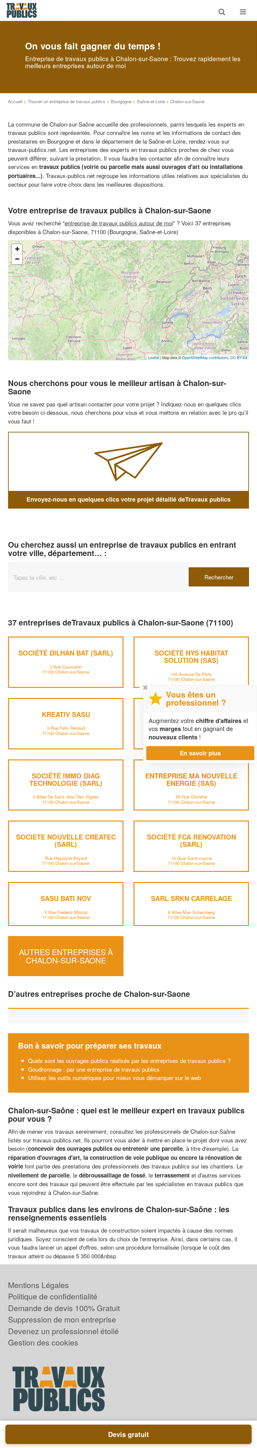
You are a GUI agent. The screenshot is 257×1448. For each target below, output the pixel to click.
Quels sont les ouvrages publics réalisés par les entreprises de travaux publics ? (129, 1060)
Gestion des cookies (43, 1342)
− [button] (17, 259)
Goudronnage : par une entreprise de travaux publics (94, 1069)
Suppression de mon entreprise (62, 1319)
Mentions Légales (38, 1284)
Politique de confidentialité (52, 1296)
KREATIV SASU (66, 714)
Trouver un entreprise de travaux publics (66, 101)
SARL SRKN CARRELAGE (191, 898)
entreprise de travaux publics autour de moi (119, 223)
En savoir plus (200, 753)
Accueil (15, 101)
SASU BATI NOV (65, 898)
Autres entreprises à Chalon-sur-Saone (66, 955)
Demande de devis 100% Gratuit (64, 1307)
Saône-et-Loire (151, 101)
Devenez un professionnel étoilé (63, 1330)
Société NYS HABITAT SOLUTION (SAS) (191, 656)
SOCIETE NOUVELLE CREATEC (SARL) (66, 840)
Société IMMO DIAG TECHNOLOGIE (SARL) (65, 779)
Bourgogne (121, 101)
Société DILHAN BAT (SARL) (65, 653)
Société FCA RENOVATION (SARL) (191, 840)
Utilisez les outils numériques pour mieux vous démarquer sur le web (114, 1077)
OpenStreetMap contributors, (206, 357)
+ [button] (17, 249)
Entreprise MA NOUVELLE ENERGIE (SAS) (191, 779)
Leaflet (153, 357)
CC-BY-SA (238, 357)
